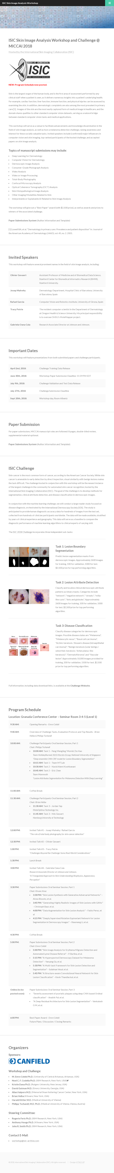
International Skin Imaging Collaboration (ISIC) (31, 490)
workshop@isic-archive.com (25, 1140)
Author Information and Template (53, 220)
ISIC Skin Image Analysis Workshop (20, 3)
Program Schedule (24, 84)
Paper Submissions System (22, 220)
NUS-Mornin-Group (62, 755)
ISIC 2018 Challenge (22, 532)
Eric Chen (56, 770)
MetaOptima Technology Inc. (46, 810)
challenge (37, 211)
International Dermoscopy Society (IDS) (64, 507)
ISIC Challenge (21, 468)
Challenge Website (80, 685)
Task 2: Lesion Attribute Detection (77, 582)
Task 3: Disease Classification (73, 625)
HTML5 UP (80, 1162)
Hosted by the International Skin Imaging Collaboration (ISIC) (41, 52)
